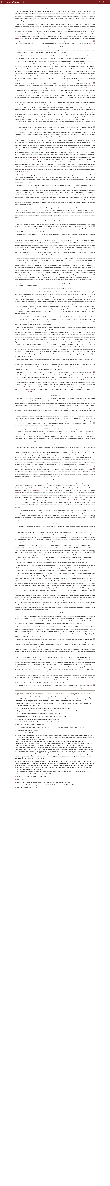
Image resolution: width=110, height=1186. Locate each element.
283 (40, 636)
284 (71, 642)
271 (24, 159)
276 (53, 425)
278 (68, 459)
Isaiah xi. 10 (18, 492)
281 (41, 520)
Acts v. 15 (81, 497)
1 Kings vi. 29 (19, 38)
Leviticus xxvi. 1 (31, 159)
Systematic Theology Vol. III (15, 2)
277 (76, 441)
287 (48, 671)
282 (64, 583)
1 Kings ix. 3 (70, 41)
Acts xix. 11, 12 (72, 500)
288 (35, 675)
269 (94, 43)
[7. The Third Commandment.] (107, 2)
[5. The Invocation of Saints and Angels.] (99, 2)
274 (51, 324)
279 (58, 476)
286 (15, 654)
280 (35, 485)
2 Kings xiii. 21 (37, 490)
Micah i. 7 (21, 776)
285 (73, 646)
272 (73, 317)
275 (31, 391)
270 (82, 137)
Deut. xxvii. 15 (24, 171)
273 (18, 319)
